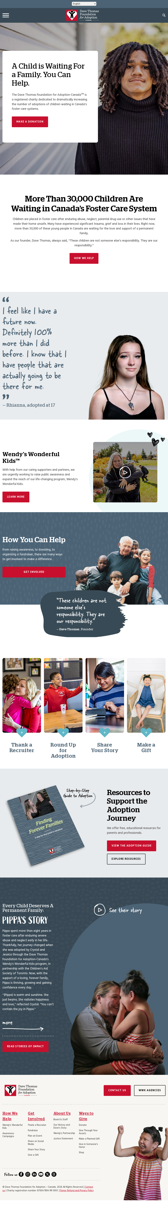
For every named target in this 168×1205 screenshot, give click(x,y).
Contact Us (117, 1090)
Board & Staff (60, 1119)
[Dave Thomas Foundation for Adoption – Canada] (82, 15)
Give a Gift (33, 1155)
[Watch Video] (125, 472)
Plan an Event (35, 1136)
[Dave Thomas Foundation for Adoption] (20, 1090)
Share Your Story (36, 1149)
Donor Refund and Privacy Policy (77, 1190)
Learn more (16, 497)
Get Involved (34, 572)
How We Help (84, 258)
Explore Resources (126, 859)
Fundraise (33, 1130)
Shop (81, 1152)
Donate (83, 1125)
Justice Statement (63, 1139)
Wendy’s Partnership (64, 1133)
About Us (62, 1113)
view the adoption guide (132, 846)
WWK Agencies (150, 1090)
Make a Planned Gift (89, 1139)
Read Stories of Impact (25, 1046)
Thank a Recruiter (37, 1125)
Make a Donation (29, 122)
